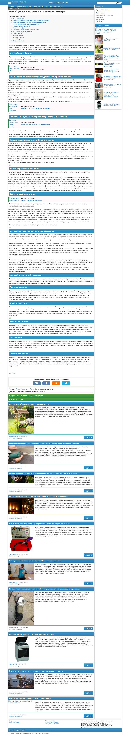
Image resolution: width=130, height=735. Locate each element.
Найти (119, 2)
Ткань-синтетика (18, 33)
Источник (12, 373)
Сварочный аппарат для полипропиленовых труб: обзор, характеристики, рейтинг (44, 443)
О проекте (57, 3)
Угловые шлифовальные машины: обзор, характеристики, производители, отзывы (44, 589)
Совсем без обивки (18, 41)
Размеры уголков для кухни (21, 26)
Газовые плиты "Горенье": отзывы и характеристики (31, 634)
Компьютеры (100, 19)
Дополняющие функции (20, 28)
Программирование (102, 10)
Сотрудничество (50, 721)
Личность (99, 21)
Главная (50, 3)
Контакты (65, 3)
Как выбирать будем (19, 19)
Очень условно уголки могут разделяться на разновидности (31, 20)
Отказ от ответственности (42, 733)
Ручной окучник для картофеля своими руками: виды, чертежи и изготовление (43, 473)
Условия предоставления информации (21, 733)
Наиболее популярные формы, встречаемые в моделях (30, 22)
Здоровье (99, 17)
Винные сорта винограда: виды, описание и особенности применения (39, 496)
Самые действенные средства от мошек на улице (30, 698)
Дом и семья (100, 12)
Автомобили (100, 14)
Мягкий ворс (17, 39)
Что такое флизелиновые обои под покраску (35, 124)
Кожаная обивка (18, 35)
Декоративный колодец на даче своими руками (29, 404)
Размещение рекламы (52, 722)
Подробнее (88, 437)
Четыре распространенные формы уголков (26, 24)
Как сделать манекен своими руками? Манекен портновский (35, 561)
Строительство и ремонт (15, 438)
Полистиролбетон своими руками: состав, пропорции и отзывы (36, 671)
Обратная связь (14, 722)
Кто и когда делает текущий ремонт (32, 69)
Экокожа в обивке (18, 37)
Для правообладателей (52, 723)
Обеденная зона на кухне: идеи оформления (35, 108)
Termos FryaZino (19, 2)
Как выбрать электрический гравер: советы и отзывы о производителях (39, 523)
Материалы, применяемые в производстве (26, 30)
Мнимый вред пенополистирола (31, 200)
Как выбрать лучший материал (22, 31)
